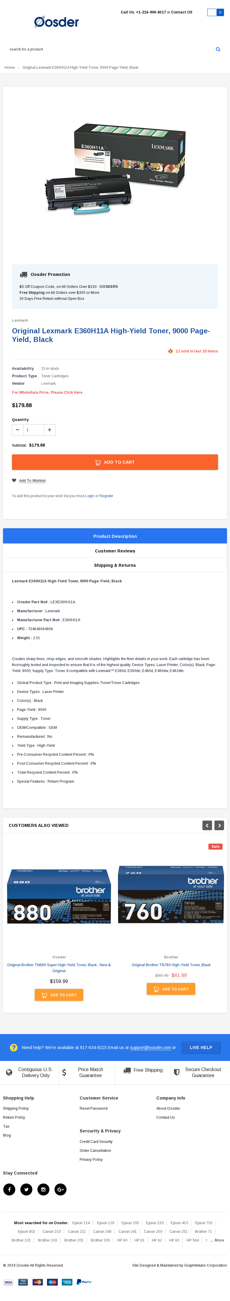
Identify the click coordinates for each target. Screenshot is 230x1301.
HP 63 (174, 1240)
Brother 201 (74, 1240)
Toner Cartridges (55, 376)
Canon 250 (153, 1232)
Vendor (18, 383)
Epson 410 (179, 1223)
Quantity (20, 420)
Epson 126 (105, 1223)
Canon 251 (179, 1232)
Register (106, 496)
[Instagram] (43, 1189)
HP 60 (122, 1240)
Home (9, 67)
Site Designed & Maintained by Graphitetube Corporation (179, 1265)
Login (89, 496)
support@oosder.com (150, 1047)
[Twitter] (26, 1189)
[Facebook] (9, 1189)
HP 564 (193, 1240)
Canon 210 (52, 1232)
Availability (23, 369)
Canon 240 (102, 1232)
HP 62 (157, 1240)
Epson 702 (204, 1223)
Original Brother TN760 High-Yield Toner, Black (171, 965)
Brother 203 (100, 1240)
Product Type (24, 376)
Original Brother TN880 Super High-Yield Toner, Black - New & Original (59, 968)
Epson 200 (130, 1223)
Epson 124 (81, 1223)
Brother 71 (203, 1232)
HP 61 (139, 1240)
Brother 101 (21, 1240)
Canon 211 (77, 1232)
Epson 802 (26, 1232)
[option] (59, 925)
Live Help (201, 1047)
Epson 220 (155, 1223)
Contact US (181, 12)
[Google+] (60, 1189)
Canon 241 (128, 1232)
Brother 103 (47, 1240)
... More (217, 1240)
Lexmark (20, 320)
